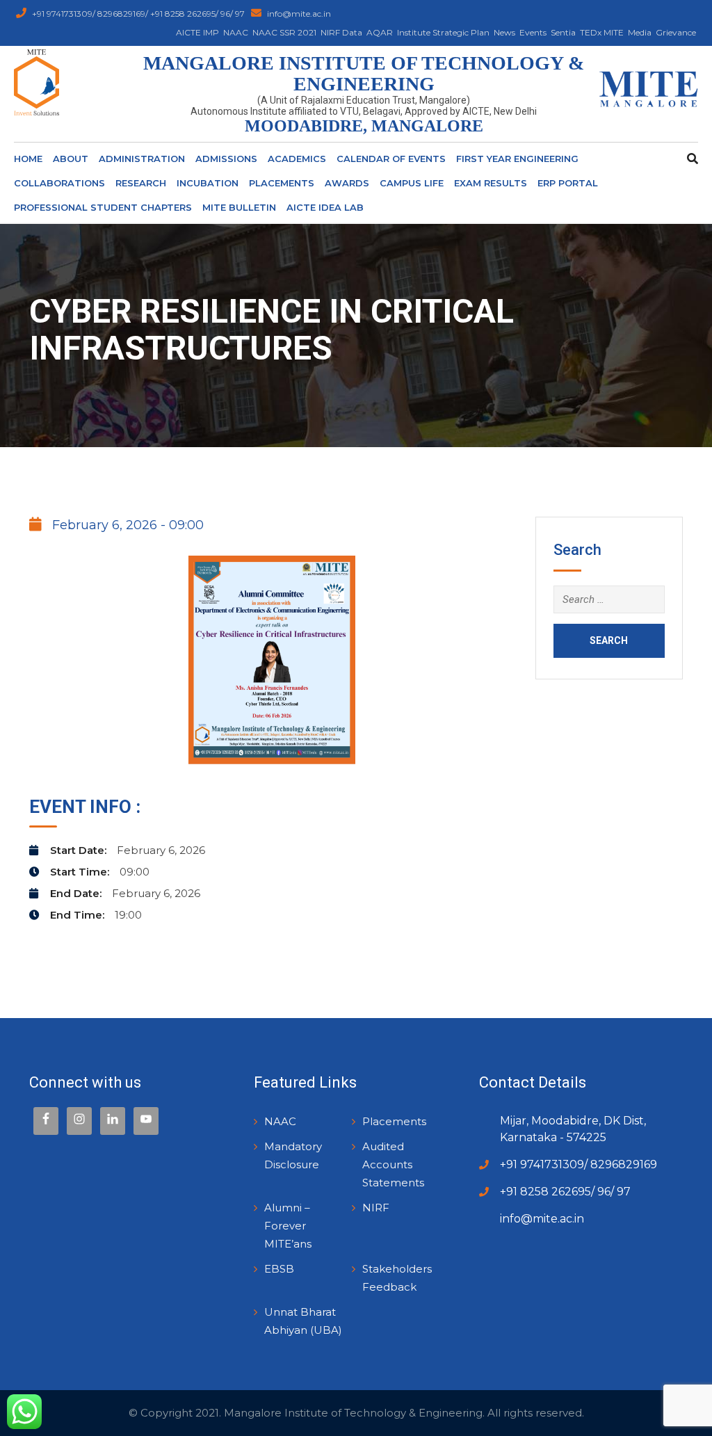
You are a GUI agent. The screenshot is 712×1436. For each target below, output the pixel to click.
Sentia (563, 32)
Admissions (226, 158)
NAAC (235, 32)
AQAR (379, 32)
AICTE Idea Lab (325, 207)
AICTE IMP (197, 32)
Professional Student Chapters (103, 207)
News (504, 32)
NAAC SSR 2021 (284, 32)
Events (533, 32)
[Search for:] (609, 599)
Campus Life (412, 182)
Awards (347, 182)
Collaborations (59, 182)
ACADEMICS (297, 158)
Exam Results (490, 182)
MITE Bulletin (239, 207)
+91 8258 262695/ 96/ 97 (565, 1191)
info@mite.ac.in (299, 13)
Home (28, 158)
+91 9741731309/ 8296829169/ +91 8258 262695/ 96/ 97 (139, 13)
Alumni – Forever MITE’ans (288, 1225)
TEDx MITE (602, 32)
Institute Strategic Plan (443, 32)
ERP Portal (567, 182)
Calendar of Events (391, 158)
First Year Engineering (517, 158)
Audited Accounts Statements (393, 1164)
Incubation (207, 182)
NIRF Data (341, 32)
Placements (281, 182)
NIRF (375, 1207)
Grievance (676, 32)
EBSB (279, 1268)
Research (140, 182)
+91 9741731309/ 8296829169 (578, 1164)
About (70, 158)
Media (640, 32)
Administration (142, 158)
